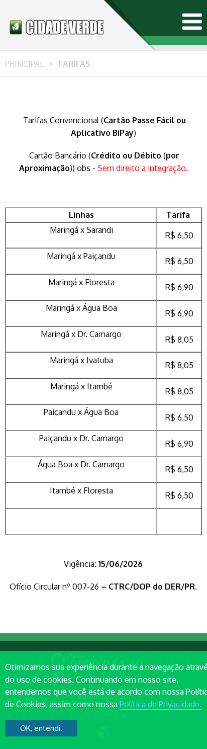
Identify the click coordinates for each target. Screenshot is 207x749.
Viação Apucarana (57, 26)
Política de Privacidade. (160, 704)
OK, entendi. (41, 728)
